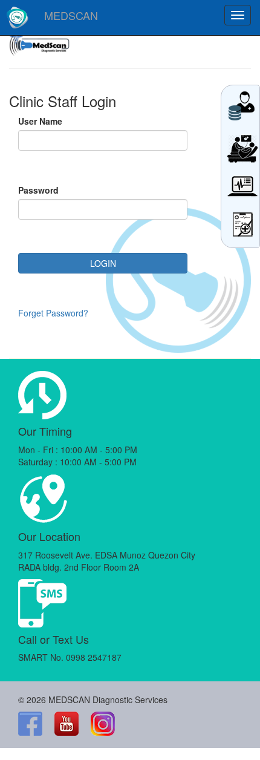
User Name (40, 121)
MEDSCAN (71, 15)
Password (38, 190)
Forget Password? (53, 313)
